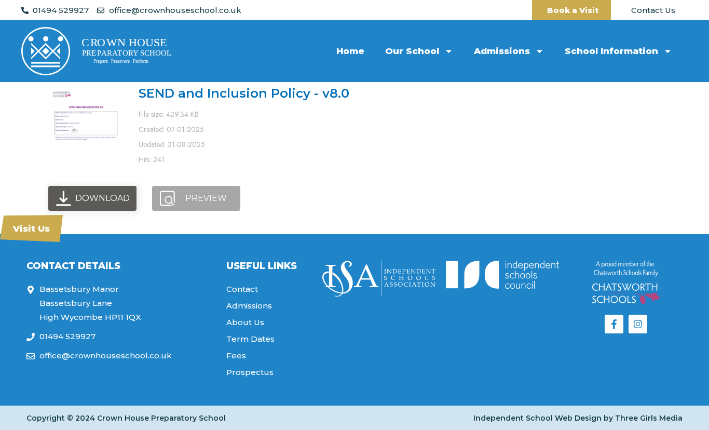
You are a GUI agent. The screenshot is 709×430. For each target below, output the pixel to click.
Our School (412, 51)
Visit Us (31, 228)
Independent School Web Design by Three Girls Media (578, 418)
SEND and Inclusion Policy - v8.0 (244, 93)
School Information (611, 51)
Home (350, 51)
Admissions (502, 51)
